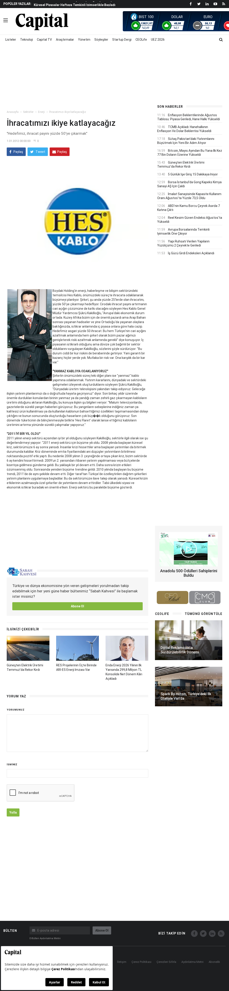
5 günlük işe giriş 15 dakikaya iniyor (193, 174)
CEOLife (141, 39)
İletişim (121, 962)
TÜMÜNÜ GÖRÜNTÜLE (203, 614)
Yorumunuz (16, 709)
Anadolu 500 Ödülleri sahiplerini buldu (188, 573)
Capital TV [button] (44, 39)
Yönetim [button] (84, 39)
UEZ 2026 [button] (158, 39)
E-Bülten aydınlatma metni (45, 938)
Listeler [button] (10, 39)
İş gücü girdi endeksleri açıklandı (191, 253)
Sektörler (28, 112)
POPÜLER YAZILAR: (17, 4)
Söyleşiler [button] (101, 39)
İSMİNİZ (12, 764)
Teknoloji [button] (26, 39)
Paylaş (18, 152)
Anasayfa (13, 112)
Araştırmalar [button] (65, 39)
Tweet (40, 152)
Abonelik (214, 962)
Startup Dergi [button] (121, 39)
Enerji (41, 112)
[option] (91, 4)
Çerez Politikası (141, 962)
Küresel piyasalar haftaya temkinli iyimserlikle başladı (74, 5)
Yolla (13, 812)
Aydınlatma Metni (192, 962)
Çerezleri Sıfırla (166, 962)
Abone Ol (77, 606)
